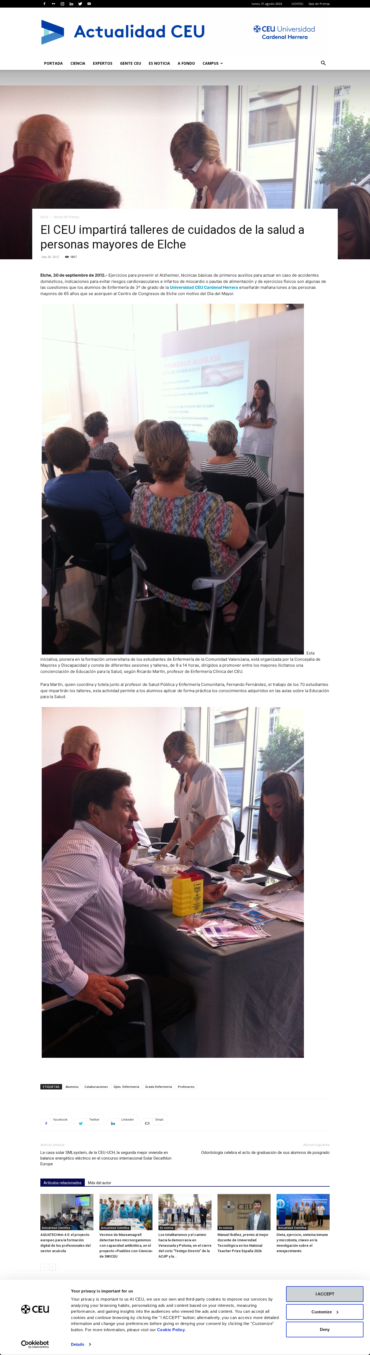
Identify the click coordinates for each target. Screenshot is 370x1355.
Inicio (44, 217)
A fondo (186, 63)
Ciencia (77, 63)
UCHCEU (297, 4)
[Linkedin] (71, 4)
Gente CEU (130, 63)
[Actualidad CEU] (185, 32)
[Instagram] (62, 4)
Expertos (102, 63)
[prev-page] (43, 1267)
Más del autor (99, 1183)
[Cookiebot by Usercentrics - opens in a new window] (35, 1344)
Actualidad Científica (56, 1228)
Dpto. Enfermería (126, 1087)
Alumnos (72, 1087)
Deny (325, 1329)
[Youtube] (89, 4)
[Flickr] (53, 4)
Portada (53, 63)
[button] (323, 63)
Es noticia (159, 63)
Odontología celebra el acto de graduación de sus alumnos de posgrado (265, 1152)
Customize (321, 1311)
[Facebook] (44, 4)
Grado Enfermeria (158, 1087)
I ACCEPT (325, 1294)
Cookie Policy (171, 1329)
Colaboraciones (96, 1087)
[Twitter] (80, 4)
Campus (211, 63)
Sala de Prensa (319, 4)
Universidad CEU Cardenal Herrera (204, 287)
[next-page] (52, 1267)
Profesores (186, 1087)
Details (77, 1344)
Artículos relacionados (63, 1183)
